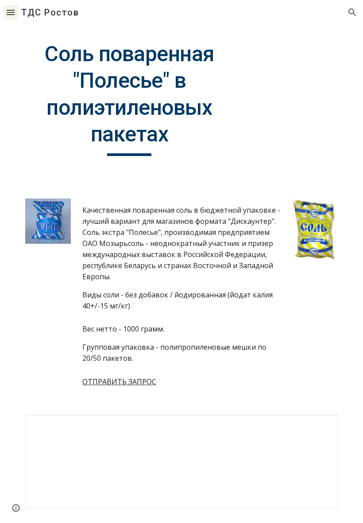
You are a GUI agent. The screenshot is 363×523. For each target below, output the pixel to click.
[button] (10, 12)
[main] (129, 98)
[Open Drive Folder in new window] (320, 426)
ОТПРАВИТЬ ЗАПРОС (119, 381)
